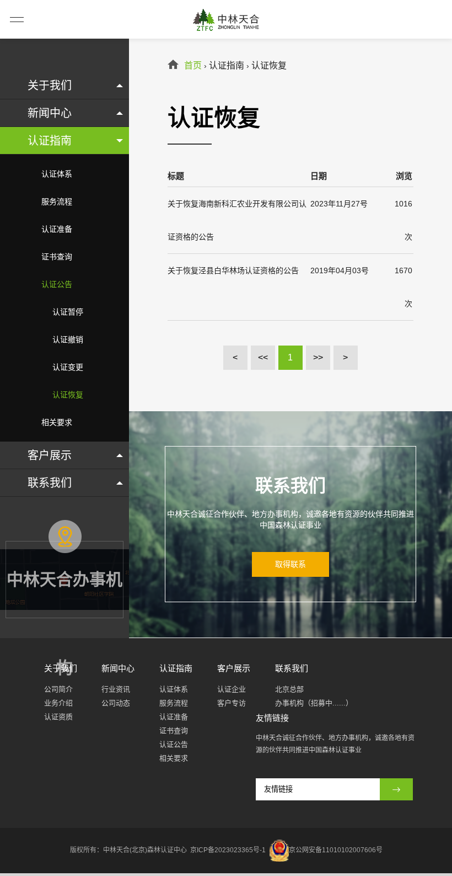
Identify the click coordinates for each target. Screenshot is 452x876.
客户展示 (50, 455)
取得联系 (290, 564)
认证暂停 (67, 311)
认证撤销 (67, 339)
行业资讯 (115, 689)
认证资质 (58, 717)
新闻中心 (50, 113)
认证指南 (50, 141)
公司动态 (115, 703)
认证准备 (56, 229)
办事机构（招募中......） (314, 703)
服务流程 (56, 201)
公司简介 (58, 689)
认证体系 (56, 173)
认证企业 (231, 689)
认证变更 (67, 367)
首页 (193, 65)
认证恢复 (67, 394)
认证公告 (56, 284)
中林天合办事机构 (64, 597)
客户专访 (231, 703)
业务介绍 (58, 703)
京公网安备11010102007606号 (336, 850)
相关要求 (56, 422)
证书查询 (56, 256)
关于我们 (50, 85)
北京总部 (289, 689)
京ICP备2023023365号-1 (228, 850)
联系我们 (50, 483)
